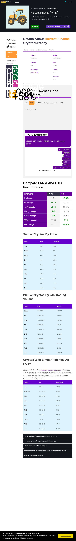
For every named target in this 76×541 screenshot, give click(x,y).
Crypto (26, 50)
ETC (25, 260)
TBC (25, 288)
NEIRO (25, 343)
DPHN (25, 334)
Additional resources (41, 50)
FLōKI (25, 315)
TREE (25, 410)
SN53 (25, 269)
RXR (25, 387)
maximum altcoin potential (50, 370)
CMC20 (26, 419)
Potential (51, 50)
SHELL (25, 396)
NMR (25, 274)
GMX (25, 283)
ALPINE (26, 251)
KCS (25, 264)
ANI (25, 325)
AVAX (25, 246)
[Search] (65, 2)
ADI (25, 278)
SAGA (25, 400)
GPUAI (25, 320)
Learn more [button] (30, 538)
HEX (25, 352)
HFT (25, 428)
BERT (25, 339)
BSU (25, 405)
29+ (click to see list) (34, 72)
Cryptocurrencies (42, 8)
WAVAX (26, 255)
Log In (70, 2)
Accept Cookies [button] (66, 536)
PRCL (25, 348)
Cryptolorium (34, 8)
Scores (32, 50)
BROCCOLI (27, 391)
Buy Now (35, 26)
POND (25, 424)
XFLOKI (26, 311)
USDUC (26, 329)
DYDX (25, 414)
